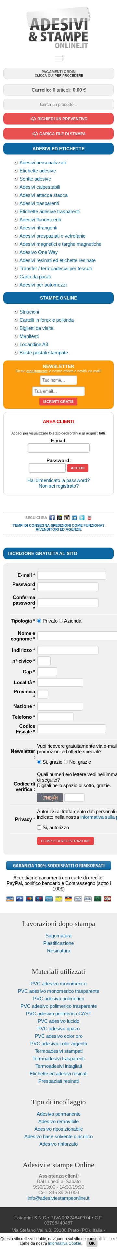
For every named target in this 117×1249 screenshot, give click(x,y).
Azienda (72, 621)
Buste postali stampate (44, 352)
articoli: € (59, 90)
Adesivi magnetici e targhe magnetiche (60, 244)
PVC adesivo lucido (58, 1021)
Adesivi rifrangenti (38, 227)
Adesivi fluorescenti (40, 219)
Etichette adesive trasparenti (50, 211)
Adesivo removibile (58, 1121)
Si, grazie (52, 762)
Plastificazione (58, 943)
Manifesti (29, 336)
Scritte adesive (35, 179)
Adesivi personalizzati (43, 162)
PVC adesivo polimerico (58, 998)
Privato (50, 621)
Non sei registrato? (59, 486)
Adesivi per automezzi (43, 284)
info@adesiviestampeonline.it (58, 1198)
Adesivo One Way (39, 252)
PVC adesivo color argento (58, 1043)
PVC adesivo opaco (58, 1028)
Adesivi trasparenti (39, 203)
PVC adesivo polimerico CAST (58, 1013)
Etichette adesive (38, 170)
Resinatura (58, 950)
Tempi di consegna (31, 525)
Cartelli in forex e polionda (47, 320)
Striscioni (29, 312)
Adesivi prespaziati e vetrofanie (52, 236)
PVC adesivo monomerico (58, 983)
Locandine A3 (34, 344)
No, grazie (80, 762)
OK (92, 1243)
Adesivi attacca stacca (44, 195)
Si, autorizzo (56, 827)
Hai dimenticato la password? (58, 480)
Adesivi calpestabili (40, 187)
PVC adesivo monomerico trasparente (58, 991)
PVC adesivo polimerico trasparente (58, 1006)
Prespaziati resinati (58, 1081)
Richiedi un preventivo (62, 119)
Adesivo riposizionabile (58, 1129)
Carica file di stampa (62, 134)
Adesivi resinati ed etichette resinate (58, 260)
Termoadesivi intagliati (58, 1066)
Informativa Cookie (64, 1243)
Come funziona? (88, 525)
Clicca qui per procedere (59, 73)
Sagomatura (59, 935)
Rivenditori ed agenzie (59, 529)
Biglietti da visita (36, 328)
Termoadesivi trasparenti (58, 1058)
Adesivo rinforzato (58, 1144)
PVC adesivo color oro (59, 1036)
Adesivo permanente (59, 1114)
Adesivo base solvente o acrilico (58, 1136)
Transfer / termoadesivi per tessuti (56, 268)
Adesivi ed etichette (58, 148)
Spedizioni (61, 525)
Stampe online (58, 298)
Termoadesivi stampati (59, 1051)
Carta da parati (35, 276)
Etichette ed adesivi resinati (58, 1073)
